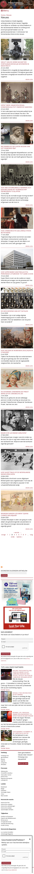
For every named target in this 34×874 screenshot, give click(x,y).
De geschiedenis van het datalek (14, 311)
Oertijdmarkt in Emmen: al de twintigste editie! (22, 732)
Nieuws (9, 15)
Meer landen (4, 796)
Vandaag (4, 752)
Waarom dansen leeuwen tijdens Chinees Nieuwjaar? (14, 514)
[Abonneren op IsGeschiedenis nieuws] (17, 567)
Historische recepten (6, 804)
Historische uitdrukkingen (8, 806)
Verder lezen (29, 79)
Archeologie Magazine (7, 834)
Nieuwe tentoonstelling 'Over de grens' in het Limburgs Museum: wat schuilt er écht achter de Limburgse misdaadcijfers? (22, 674)
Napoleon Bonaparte (6, 778)
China (2, 794)
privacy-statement (12, 870)
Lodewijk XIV (4, 780)
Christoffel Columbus (6, 773)
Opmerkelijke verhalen (7, 809)
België (2, 789)
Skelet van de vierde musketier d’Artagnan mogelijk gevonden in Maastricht (15, 64)
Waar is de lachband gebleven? (13, 433)
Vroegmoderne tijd (6, 822)
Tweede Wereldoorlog (7, 823)
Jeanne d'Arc (4, 776)
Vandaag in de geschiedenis (5, 756)
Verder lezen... (5, 690)
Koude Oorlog (5, 825)
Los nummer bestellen (7, 832)
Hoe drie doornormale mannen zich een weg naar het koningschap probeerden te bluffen (16, 189)
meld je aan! (23, 764)
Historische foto (5, 802)
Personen (4, 768)
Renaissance (4, 820)
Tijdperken (4, 813)
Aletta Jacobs (4, 771)
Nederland (4, 787)
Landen (3, 784)
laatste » (19, 537)
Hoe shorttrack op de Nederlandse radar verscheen (15, 473)
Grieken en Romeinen (7, 816)
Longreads (4, 763)
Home (3, 15)
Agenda (3, 761)
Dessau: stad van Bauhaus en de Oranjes (22, 693)
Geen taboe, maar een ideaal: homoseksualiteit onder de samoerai (16, 106)
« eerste (16, 532)
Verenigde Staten (5, 792)
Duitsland (3, 790)
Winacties (3, 764)
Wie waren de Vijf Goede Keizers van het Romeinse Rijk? (15, 147)
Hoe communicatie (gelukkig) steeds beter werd (16, 232)
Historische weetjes (6, 808)
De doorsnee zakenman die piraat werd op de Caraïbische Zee (15, 393)
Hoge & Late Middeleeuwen (8, 818)
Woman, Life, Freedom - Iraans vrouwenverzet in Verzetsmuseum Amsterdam (23, 714)
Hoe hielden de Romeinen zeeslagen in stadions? (17, 351)
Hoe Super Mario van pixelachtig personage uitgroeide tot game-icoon (17, 273)
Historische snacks (7, 799)
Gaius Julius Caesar (6, 775)
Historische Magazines (8, 829)
